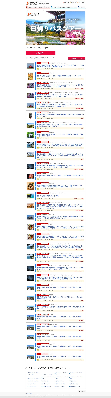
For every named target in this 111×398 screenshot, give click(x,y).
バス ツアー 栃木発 (32, 383)
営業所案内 (67, 1)
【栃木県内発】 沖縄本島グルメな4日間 (47, 196)
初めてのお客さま (74, 1)
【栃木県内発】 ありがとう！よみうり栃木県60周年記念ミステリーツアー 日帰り (59, 76)
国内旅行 (40, 53)
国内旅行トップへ (77, 58)
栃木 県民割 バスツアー (75, 386)
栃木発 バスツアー (74, 381)
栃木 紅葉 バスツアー (74, 383)
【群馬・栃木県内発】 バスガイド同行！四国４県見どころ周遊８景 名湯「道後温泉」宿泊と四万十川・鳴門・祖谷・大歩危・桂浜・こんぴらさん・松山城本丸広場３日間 (60, 257)
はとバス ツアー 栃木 (60, 386)
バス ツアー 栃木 (45, 381)
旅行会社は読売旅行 (29, 393)
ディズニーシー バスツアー (47, 374)
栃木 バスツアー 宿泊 (60, 383)
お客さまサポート (81, 1)
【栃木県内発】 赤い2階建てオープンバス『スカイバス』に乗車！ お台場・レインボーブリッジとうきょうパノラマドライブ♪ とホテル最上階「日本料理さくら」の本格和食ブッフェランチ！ (60, 155)
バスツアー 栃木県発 (32, 386)
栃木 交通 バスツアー (46, 386)
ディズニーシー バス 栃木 (33, 381)
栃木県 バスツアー (60, 381)
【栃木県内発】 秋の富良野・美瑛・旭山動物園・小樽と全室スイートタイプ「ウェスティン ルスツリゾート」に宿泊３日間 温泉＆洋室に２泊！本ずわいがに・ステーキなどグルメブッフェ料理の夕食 (60, 206)
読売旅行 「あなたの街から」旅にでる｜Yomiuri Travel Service (37, 3)
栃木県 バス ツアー (46, 383)
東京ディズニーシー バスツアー (34, 378)
